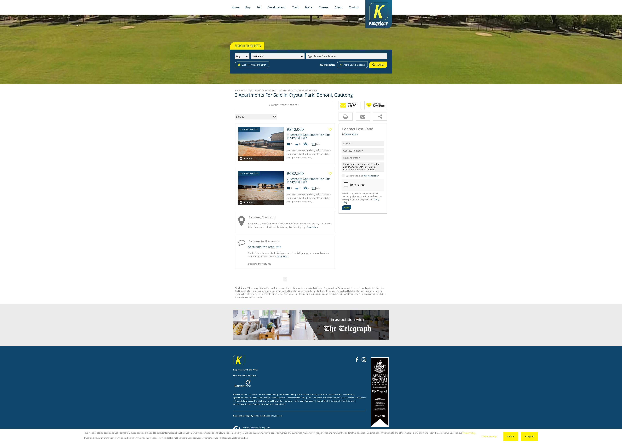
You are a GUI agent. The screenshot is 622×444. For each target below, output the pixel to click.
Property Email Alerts (244, 401)
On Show (253, 394)
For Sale (282, 90)
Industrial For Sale (286, 394)
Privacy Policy (279, 404)
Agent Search (322, 401)
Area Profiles (348, 397)
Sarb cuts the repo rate (264, 247)
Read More (312, 227)
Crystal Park (301, 90)
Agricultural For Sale (242, 397)
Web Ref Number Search (254, 64)
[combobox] (347, 56)
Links (249, 404)
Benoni (291, 90)
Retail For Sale (278, 397)
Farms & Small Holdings (307, 394)
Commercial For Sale (296, 397)
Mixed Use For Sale (261, 397)
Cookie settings (489, 436)
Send (346, 207)
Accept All (529, 436)
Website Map (238, 404)
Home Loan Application (304, 401)
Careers (288, 401)
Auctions (323, 394)
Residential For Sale (267, 394)
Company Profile (337, 401)
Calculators (361, 397)
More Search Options (354, 64)
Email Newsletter (370, 175)
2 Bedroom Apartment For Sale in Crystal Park (308, 180)
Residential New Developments (326, 397)
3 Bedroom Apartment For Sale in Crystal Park (308, 136)
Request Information (262, 404)
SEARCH (380, 64)
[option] (355, 325)
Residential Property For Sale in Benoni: (252, 416)
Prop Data (265, 427)
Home (244, 394)
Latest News (261, 401)
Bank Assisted (335, 394)
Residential (272, 90)
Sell (309, 397)
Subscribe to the (362, 175)
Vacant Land (348, 394)
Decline (510, 436)
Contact (350, 401)
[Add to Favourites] (330, 129)
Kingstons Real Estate (257, 90)
